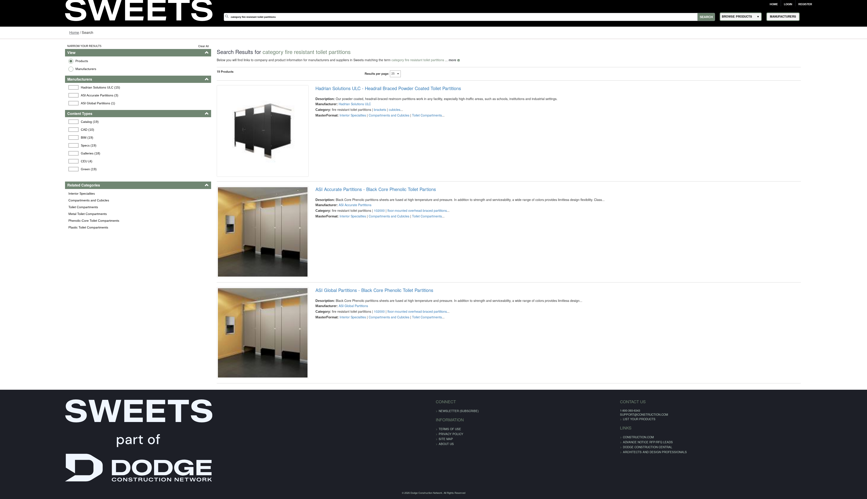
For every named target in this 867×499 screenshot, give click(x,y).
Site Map (446, 484)
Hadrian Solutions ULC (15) (45, 87)
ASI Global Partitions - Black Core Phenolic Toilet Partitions (355, 320)
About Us (446, 489)
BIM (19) (32, 137)
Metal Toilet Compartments (31, 214)
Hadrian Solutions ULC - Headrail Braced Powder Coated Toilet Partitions (369, 88)
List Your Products (512, 464)
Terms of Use (450, 474)
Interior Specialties (25, 193)
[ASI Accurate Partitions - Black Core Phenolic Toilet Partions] (236, 254)
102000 (360, 225)
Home (774, 4)
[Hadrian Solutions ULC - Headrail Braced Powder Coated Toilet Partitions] (236, 138)
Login (788, 4)
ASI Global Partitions (334, 335)
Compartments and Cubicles (32, 200)
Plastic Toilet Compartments (32, 227)
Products (25, 61)
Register (805, 4)
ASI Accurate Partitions (336, 220)
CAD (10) (32, 129)
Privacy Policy (451, 479)
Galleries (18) (35, 153)
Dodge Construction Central (521, 492)
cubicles (375, 109)
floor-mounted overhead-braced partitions (398, 225)
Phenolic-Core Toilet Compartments (37, 220)
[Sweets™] (138, 9)
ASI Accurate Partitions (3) (44, 95)
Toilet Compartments (27, 207)
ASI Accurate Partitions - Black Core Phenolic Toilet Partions (356, 204)
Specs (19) (34, 145)
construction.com (511, 482)
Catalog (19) (35, 122)
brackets (361, 109)
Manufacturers (29, 69)
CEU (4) (31, 161)
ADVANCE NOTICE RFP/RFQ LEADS (521, 487)
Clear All (169, 46)
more (418, 60)
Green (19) (34, 169)
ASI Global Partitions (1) (43, 103)
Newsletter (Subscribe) (459, 456)
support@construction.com (518, 459)
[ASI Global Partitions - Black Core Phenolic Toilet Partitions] (236, 370)
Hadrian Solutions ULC (336, 104)
